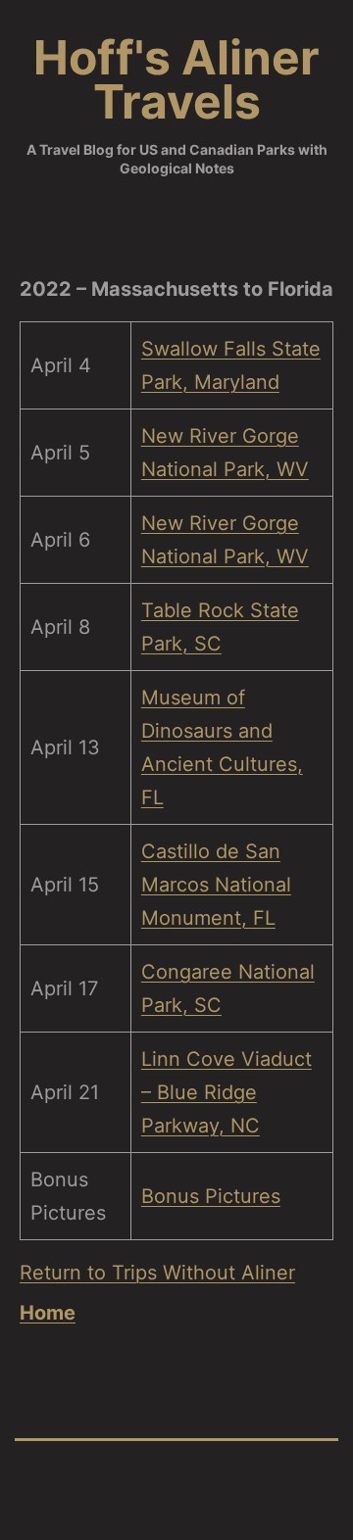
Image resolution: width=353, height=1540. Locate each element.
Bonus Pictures (210, 1196)
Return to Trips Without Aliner (157, 1272)
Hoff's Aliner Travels (176, 79)
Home (48, 1312)
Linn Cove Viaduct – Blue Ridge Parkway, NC (226, 1092)
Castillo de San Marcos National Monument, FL (216, 885)
